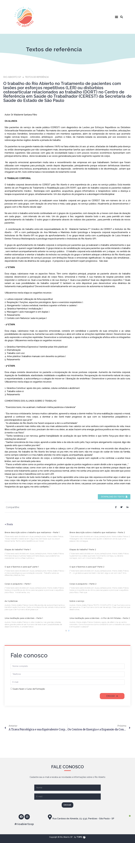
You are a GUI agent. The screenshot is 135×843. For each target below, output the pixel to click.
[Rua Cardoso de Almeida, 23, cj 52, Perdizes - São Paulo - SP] (49, 817)
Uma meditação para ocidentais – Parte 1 (24, 618)
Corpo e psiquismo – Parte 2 (82, 584)
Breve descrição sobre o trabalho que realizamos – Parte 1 (32, 532)
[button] (116, 16)
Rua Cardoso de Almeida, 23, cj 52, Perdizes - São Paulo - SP (83, 818)
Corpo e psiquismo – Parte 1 (18, 584)
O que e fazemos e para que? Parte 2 (86, 567)
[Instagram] (27, 816)
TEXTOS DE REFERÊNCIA (37, 77)
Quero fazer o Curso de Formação (29, 689)
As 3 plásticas (11, 601)
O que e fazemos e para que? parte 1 (22, 567)
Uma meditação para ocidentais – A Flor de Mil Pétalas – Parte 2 (99, 618)
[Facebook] (21, 816)
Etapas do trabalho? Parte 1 (18, 549)
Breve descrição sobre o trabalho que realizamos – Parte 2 (97, 532)
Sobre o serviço (76, 601)
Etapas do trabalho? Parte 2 (82, 549)
